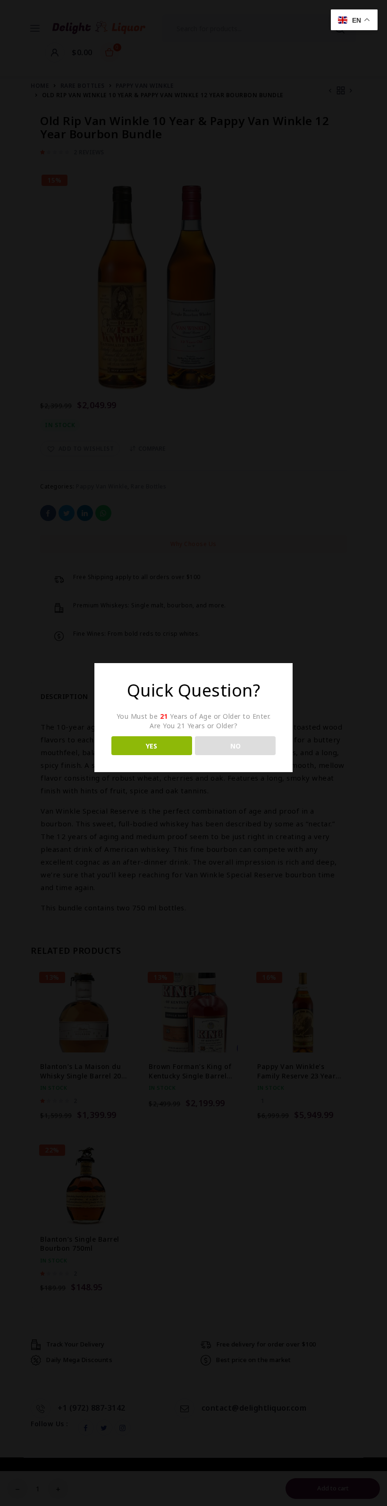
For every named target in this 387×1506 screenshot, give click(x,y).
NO (235, 745)
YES (151, 745)
